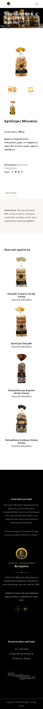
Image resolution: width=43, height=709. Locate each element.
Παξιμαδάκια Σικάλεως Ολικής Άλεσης (21, 441)
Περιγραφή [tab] (11, 193)
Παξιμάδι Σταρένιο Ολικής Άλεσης (21, 295)
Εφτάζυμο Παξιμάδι (21, 343)
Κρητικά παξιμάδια (22, 299)
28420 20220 (23, 649)
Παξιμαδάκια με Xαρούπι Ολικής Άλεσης (21, 391)
